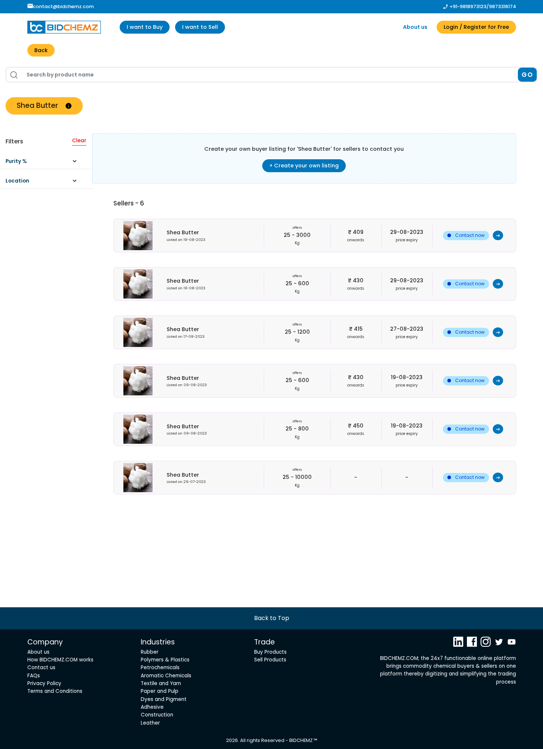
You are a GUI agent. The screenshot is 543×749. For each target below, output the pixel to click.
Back (41, 50)
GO (527, 74)
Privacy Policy (44, 683)
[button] (44, 163)
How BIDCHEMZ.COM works (60, 659)
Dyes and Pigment (164, 699)
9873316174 (502, 6)
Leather (150, 722)
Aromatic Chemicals (166, 675)
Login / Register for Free (476, 27)
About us (415, 27)
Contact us (41, 667)
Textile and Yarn (161, 683)
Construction (157, 714)
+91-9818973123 (468, 6)
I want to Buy (145, 27)
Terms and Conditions (54, 691)
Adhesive (152, 707)
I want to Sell (200, 27)
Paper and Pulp (159, 691)
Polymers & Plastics (165, 659)
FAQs (33, 675)
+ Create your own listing (304, 165)
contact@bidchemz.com (63, 6)
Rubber (149, 652)
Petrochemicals (160, 667)
